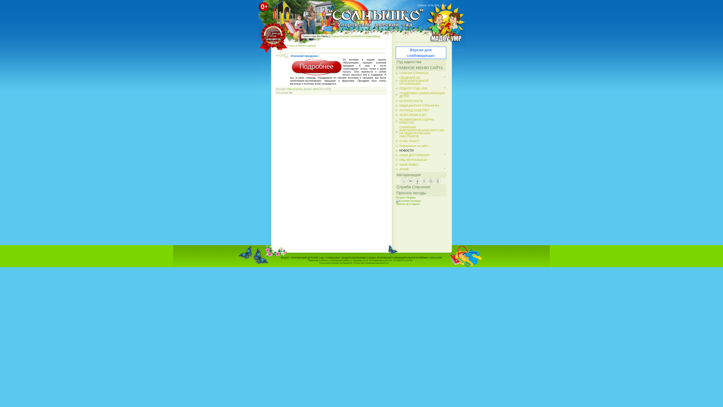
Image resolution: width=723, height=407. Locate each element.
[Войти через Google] (431, 181)
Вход (377, 36)
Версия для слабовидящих (421, 53)
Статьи (291, 45)
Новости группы (307, 45)
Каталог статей (349, 36)
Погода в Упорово (406, 197)
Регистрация (366, 36)
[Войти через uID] (404, 181)
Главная (335, 36)
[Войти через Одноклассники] (438, 181)
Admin (316, 89)
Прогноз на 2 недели (408, 204)
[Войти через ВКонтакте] (411, 181)
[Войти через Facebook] (417, 181)
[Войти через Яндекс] (424, 181)
